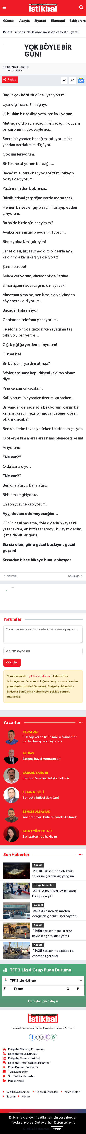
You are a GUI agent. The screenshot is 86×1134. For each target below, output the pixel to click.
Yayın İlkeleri (72, 1091)
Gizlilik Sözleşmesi (18, 1091)
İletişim (11, 1096)
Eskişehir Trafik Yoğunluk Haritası (29, 1062)
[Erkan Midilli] (11, 795)
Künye (26, 1096)
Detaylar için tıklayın (43, 1001)
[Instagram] (46, 1037)
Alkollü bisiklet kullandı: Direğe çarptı (54, 893)
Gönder (12, 662)
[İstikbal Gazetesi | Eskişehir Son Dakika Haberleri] (43, 7)
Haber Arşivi (16, 1080)
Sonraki (74, 576)
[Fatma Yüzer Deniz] (11, 834)
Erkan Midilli (33, 792)
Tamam (57, 1129)
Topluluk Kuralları (47, 1091)
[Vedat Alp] (11, 736)
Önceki (11, 576)
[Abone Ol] (81, 80)
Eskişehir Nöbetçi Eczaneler (26, 1049)
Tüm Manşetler (18, 1071)
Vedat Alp (31, 731)
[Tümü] (81, 722)
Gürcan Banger (35, 772)
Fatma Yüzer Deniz (37, 831)
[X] (39, 1037)
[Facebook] (32, 1037)
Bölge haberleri (44, 885)
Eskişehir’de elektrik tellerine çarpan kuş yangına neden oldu (53, 874)
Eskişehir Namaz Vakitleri (24, 1058)
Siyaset (40, 21)
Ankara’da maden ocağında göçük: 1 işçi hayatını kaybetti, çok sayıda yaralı (54, 914)
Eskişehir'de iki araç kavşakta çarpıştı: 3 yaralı (41, 32)
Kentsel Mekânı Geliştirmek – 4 (46, 778)
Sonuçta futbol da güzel (41, 797)
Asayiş (24, 21)
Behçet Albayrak (36, 811)
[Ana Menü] (4, 8)
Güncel (8, 21)
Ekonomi (58, 21)
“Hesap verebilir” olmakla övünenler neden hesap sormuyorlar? (50, 739)
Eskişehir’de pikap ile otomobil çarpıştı (53, 953)
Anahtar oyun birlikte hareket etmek (50, 817)
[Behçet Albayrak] (11, 814)
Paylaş (12, 79)
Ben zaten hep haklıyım (40, 836)
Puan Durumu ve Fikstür (23, 1067)
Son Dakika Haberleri (21, 1076)
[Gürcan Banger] (11, 775)
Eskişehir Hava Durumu (22, 1053)
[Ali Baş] (11, 756)
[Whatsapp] (54, 1037)
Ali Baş (28, 753)
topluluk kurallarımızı (39, 676)
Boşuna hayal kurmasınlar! (41, 759)
